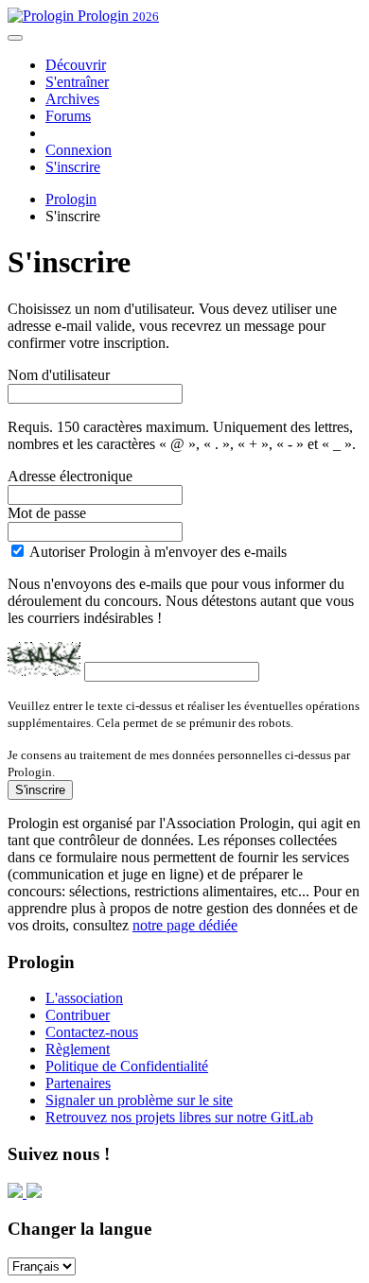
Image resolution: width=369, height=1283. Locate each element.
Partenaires (78, 1083)
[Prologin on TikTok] (34, 1193)
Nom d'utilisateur (59, 375)
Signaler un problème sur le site (139, 1100)
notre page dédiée (184, 925)
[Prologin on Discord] (17, 1193)
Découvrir (75, 65)
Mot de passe (47, 513)
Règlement (77, 1049)
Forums (68, 116)
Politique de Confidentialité (126, 1066)
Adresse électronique (70, 476)
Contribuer (77, 1015)
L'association (84, 998)
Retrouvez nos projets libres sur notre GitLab (179, 1117)
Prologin (116, 16)
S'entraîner (77, 82)
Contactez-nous (91, 1032)
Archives (72, 99)
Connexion (78, 150)
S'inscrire (72, 167)
